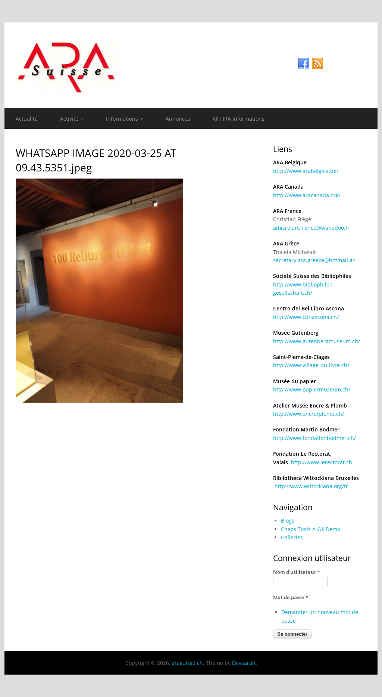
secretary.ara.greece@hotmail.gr (314, 260)
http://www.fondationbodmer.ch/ (314, 438)
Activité (69, 118)
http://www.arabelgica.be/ (305, 170)
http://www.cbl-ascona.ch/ (306, 316)
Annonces (178, 118)
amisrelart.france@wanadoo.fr (311, 227)
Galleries (292, 537)
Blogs (287, 520)
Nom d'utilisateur (296, 572)
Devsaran (244, 662)
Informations (122, 118)
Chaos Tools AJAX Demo (310, 529)
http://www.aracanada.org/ (307, 195)
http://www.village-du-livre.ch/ (311, 365)
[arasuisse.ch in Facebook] (304, 64)
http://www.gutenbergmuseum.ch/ (316, 341)
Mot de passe (290, 597)
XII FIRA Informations (238, 118)
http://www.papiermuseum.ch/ (311, 389)
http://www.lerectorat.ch (321, 462)
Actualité (27, 118)
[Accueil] (191, 65)
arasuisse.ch (187, 662)
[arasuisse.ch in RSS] (317, 64)
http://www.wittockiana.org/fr (311, 486)
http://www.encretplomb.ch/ (308, 413)
